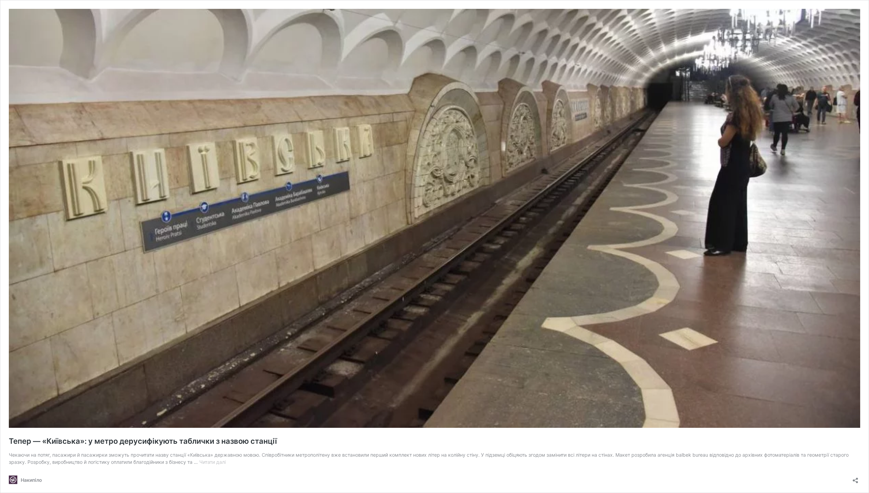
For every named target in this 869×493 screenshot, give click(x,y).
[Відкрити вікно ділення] (855, 478)
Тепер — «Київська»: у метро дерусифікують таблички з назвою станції (143, 441)
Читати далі (212, 462)
